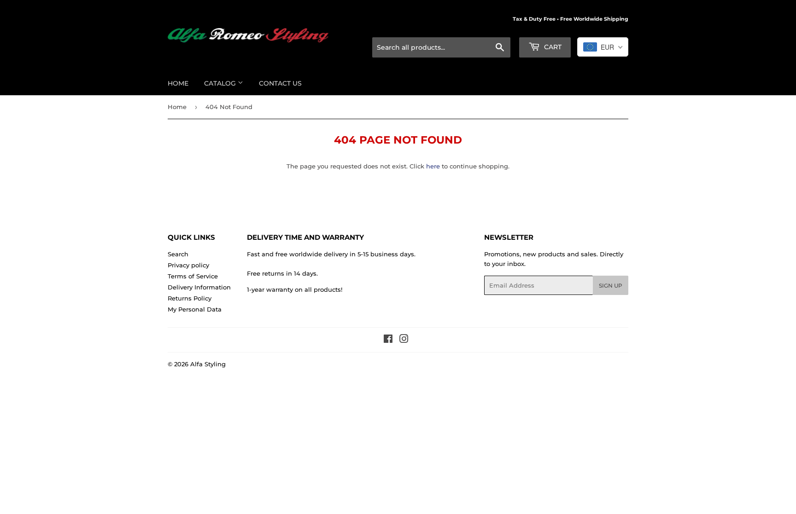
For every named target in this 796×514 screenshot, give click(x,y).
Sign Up (610, 285)
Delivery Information (199, 287)
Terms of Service (193, 276)
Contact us (280, 83)
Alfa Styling (208, 364)
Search (178, 254)
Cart (552, 47)
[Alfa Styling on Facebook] (388, 340)
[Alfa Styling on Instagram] (404, 340)
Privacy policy (188, 265)
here (433, 166)
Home (178, 83)
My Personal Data (195, 309)
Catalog (221, 83)
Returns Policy (189, 298)
